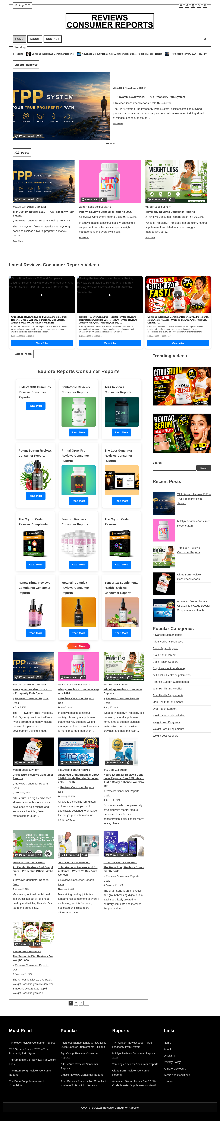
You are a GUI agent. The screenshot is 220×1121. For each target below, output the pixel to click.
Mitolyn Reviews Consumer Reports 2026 (186, 54)
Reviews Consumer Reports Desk (135, 103)
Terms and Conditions (177, 1075)
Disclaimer (170, 1055)
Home (19, 38)
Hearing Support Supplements (171, 681)
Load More (78, 646)
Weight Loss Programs (27, 952)
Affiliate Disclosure (175, 1068)
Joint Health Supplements (168, 695)
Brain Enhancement (115, 770)
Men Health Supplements (168, 702)
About (35, 38)
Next (86, 1003)
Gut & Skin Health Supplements (172, 675)
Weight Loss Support (158, 207)
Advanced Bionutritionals (74, 770)
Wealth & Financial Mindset (130, 88)
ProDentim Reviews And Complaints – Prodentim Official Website (33, 871)
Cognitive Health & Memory (120, 863)
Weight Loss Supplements (95, 207)
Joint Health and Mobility (74, 863)
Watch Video (42, 343)
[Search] (205, 39)
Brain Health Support (165, 661)
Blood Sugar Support (165, 648)
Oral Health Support (164, 708)
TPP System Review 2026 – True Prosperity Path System (127, 54)
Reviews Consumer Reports (121, 1107)
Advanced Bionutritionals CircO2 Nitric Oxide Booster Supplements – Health (49, 54)
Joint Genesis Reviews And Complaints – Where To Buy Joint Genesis (77, 871)
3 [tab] (113, 143)
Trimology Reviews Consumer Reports (170, 211)
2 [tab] (111, 143)
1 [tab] (107, 143)
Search (157, 462)
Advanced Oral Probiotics (29, 863)
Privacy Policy (172, 1062)
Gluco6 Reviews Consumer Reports (82, 1074)
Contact (52, 38)
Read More (118, 124)
